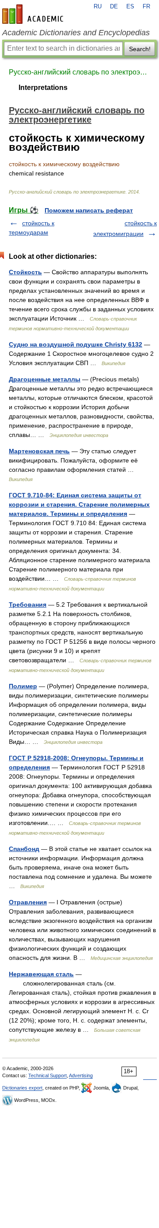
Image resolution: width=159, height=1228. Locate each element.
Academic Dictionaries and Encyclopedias (76, 32)
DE (114, 7)
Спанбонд (24, 848)
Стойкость (25, 272)
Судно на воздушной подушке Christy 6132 (75, 344)
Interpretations (43, 87)
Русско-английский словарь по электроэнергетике (79, 72)
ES (130, 7)
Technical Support (47, 1075)
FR (146, 7)
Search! (140, 48)
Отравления (28, 902)
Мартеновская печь (39, 451)
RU (98, 7)
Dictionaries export (22, 1087)
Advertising (81, 1075)
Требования (27, 604)
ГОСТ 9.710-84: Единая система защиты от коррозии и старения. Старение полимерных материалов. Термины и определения (79, 504)
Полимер (23, 686)
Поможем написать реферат (89, 210)
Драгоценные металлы (44, 379)
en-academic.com (34, 14)
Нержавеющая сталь (41, 974)
